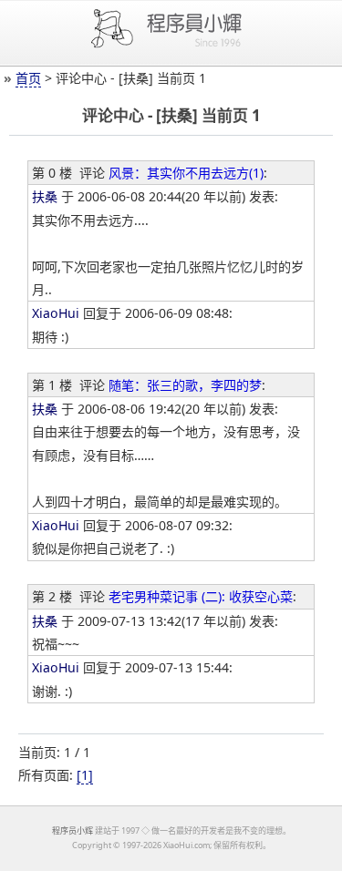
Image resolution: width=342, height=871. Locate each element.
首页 (28, 78)
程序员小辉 (72, 830)
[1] (85, 775)
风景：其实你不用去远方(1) (186, 172)
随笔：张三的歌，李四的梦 (185, 385)
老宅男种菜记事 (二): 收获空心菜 (201, 596)
